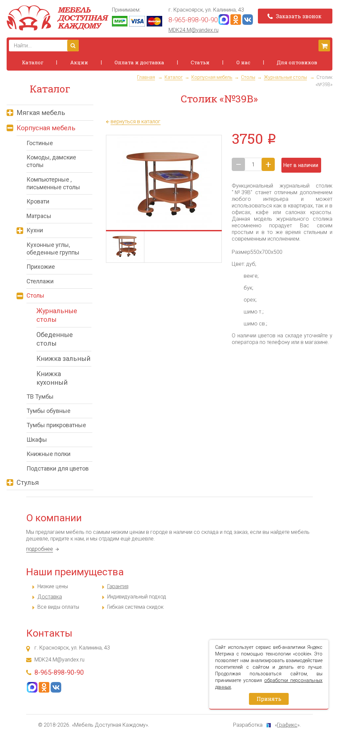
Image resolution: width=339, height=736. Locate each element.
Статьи (200, 62)
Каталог (32, 62)
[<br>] (164, 183)
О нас (243, 62)
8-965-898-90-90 (193, 20)
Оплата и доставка (139, 62)
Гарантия (117, 586)
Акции (79, 62)
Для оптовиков (297, 62)
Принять (269, 698)
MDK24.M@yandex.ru (193, 30)
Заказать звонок (297, 16)
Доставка (49, 597)
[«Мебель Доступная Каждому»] (58, 17)
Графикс (287, 725)
